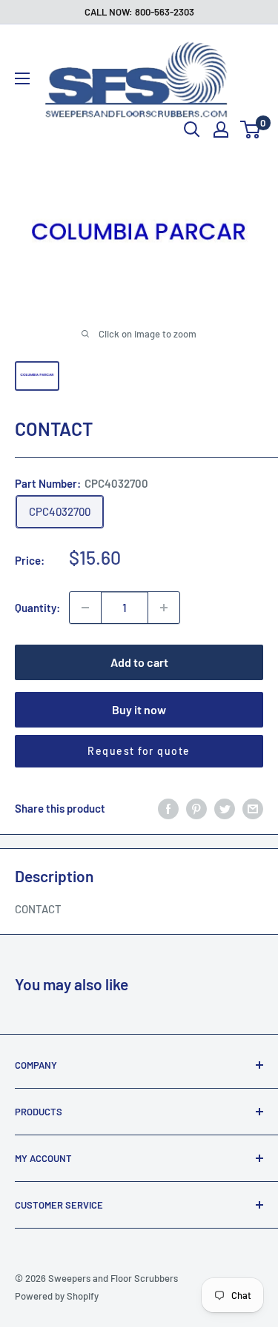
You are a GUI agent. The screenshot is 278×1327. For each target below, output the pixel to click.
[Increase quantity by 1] (163, 607)
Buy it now (139, 709)
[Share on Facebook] (168, 808)
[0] (251, 129)
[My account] (221, 129)
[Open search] (192, 129)
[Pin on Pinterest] (196, 808)
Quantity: (37, 607)
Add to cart (139, 662)
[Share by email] (252, 808)
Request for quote (139, 751)
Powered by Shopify (57, 1296)
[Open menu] (22, 78)
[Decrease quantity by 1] (85, 607)
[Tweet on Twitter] (224, 808)
